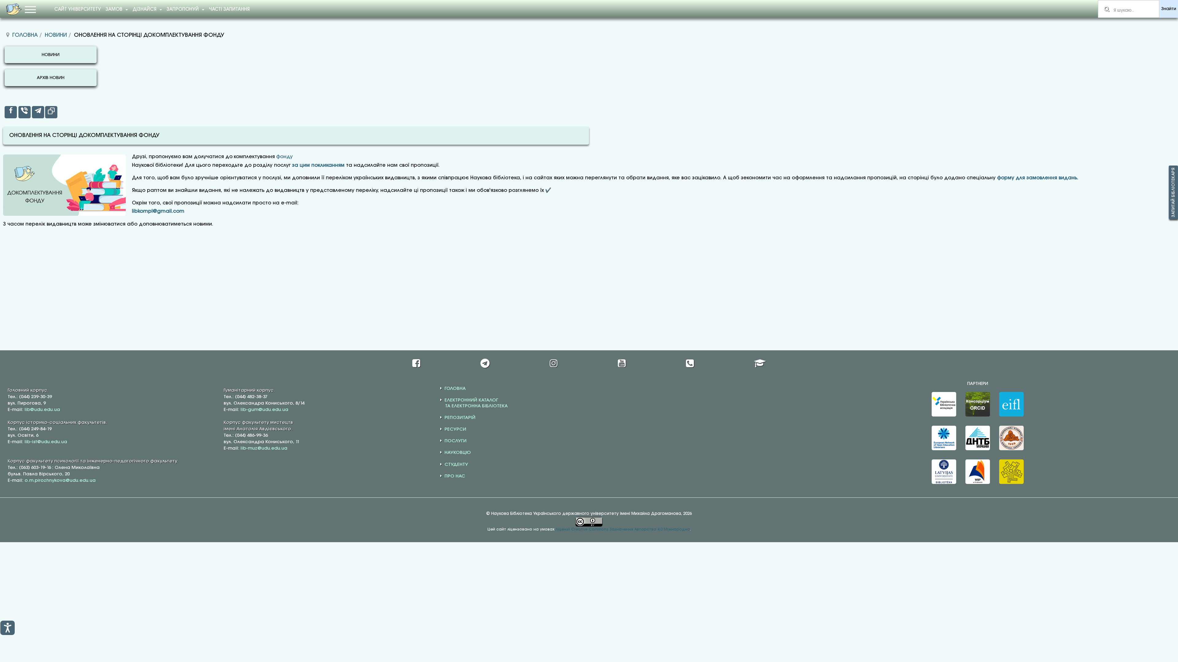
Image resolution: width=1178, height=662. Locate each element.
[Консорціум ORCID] (977, 404)
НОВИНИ (51, 55)
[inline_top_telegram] (38, 112)
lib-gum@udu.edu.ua (264, 410)
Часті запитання (229, 9)
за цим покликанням (318, 165)
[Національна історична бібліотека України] (1011, 438)
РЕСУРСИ (455, 429)
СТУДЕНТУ (456, 464)
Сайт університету (77, 9)
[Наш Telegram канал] (485, 363)
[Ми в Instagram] (554, 363)
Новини (56, 35)
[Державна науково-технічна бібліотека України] (977, 438)
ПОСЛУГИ (456, 441)
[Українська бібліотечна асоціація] (944, 404)
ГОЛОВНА (455, 388)
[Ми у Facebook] (416, 363)
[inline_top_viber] (24, 112)
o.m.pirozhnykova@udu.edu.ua (60, 480)
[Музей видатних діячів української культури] (1011, 471)
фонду (284, 156)
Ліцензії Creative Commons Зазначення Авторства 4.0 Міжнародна (623, 529)
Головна (25, 35)
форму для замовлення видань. (1037, 178)
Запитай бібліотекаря (1173, 192)
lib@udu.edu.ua (42, 410)
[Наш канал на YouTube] (622, 363)
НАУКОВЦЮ (458, 453)
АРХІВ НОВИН (50, 78)
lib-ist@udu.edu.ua (46, 442)
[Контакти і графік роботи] (690, 363)
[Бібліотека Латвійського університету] (944, 471)
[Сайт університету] (760, 363)
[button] (7, 627)
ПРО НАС (455, 476)
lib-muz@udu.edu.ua (264, 448)
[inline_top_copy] (51, 112)
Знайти (1168, 9)
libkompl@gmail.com (158, 211)
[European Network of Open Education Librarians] (944, 438)
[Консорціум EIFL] (1011, 404)
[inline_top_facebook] (11, 112)
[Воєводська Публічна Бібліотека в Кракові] (977, 471)
